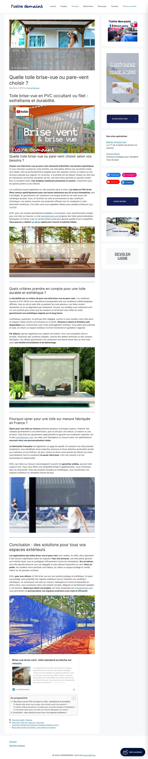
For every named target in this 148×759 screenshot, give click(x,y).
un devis (36, 222)
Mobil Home (88, 6)
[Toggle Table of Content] (72, 698)
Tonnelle (114, 6)
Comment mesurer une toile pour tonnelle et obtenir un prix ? (35, 725)
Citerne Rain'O (113, 154)
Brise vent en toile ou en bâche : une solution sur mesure (34, 727)
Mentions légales (17, 745)
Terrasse (75, 6)
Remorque (102, 6)
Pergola (63, 6)
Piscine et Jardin (129, 6)
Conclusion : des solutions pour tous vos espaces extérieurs (39, 712)
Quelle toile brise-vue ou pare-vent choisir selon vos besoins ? (41, 704)
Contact (13, 742)
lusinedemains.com (50, 216)
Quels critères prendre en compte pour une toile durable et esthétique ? (45, 707)
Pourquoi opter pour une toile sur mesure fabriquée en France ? (42, 710)
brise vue (24, 722)
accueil (53, 6)
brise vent (16, 722)
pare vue (31, 722)
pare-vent (40, 722)
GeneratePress (89, 755)
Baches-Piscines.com (116, 142)
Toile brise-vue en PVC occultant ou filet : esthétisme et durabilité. (41, 701)
